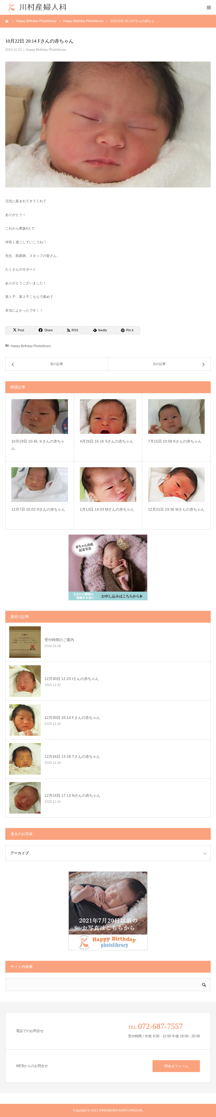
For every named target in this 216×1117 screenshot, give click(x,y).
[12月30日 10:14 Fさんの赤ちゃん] (25, 720)
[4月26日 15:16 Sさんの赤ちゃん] (108, 416)
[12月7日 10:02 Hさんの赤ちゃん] (39, 484)
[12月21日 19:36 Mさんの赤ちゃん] (176, 484)
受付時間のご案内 (59, 640)
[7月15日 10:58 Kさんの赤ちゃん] (176, 416)
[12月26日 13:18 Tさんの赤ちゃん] (25, 759)
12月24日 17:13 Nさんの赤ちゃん (72, 795)
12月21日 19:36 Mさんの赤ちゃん (176, 509)
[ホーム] (7, 21)
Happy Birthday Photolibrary (46, 50)
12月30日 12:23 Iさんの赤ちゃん (72, 679)
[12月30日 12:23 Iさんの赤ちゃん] (25, 681)
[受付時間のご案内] (25, 642)
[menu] (208, 7)
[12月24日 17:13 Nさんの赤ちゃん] (25, 798)
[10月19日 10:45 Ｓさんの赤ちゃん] (39, 416)
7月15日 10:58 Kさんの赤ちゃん (175, 441)
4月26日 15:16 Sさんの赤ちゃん (106, 441)
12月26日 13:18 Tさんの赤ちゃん (72, 756)
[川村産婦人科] (36, 7)
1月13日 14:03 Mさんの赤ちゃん (107, 509)
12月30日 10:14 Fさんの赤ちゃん (72, 717)
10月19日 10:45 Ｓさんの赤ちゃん (38, 444)
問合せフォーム (176, 1066)
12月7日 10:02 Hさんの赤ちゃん (38, 509)
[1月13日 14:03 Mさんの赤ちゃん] (108, 484)
